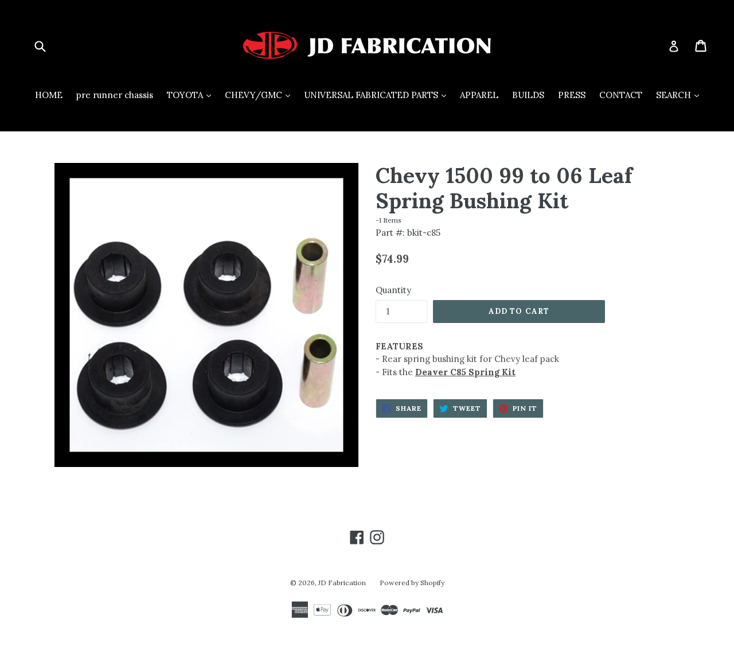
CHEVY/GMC (260, 94)
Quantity (393, 290)
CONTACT (620, 94)
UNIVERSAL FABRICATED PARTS (378, 94)
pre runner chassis (114, 94)
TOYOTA (192, 94)
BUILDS (528, 94)
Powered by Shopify (412, 582)
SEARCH (680, 94)
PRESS (571, 94)
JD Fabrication (342, 582)
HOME (49, 94)
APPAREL (479, 94)
